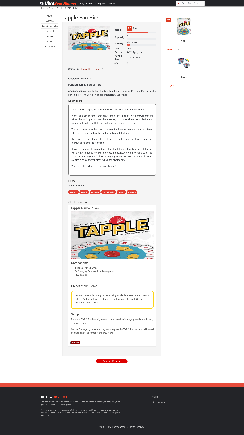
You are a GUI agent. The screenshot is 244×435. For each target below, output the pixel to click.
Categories (100, 3)
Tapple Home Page (90, 69)
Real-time (121, 192)
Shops (112, 3)
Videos (50, 36)
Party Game (95, 192)
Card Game (73, 192)
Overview (50, 21)
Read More (75, 343)
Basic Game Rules (50, 26)
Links (49, 41)
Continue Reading (112, 361)
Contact (154, 397)
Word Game (132, 192)
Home (43, 8)
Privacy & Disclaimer (159, 402)
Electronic (84, 192)
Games (89, 3)
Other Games (50, 46)
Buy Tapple (50, 31)
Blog (81, 3)
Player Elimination (108, 192)
